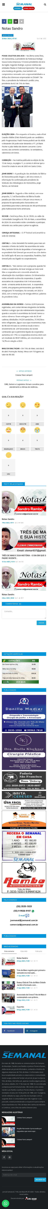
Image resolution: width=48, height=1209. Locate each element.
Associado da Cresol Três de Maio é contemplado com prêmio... (31, 996)
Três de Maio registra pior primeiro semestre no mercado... (31, 971)
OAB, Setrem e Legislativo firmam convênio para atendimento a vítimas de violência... (24, 385)
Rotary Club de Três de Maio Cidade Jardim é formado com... (31, 984)
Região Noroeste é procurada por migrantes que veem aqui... (29, 1130)
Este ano (38, 951)
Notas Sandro (8, 519)
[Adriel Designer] (31, 1198)
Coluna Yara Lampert (24, 375)
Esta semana (9, 951)
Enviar (41, 623)
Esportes (20, 1007)
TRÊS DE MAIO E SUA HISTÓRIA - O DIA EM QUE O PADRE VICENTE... (24, 556)
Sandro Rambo (8, 35)
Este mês (24, 951)
